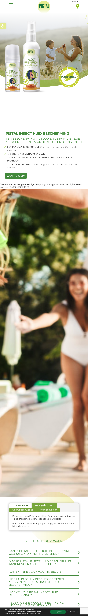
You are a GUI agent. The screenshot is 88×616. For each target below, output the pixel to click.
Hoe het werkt (20, 505)
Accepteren (58, 612)
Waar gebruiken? (44, 505)
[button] (3, 26)
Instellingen (75, 612)
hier (9, 612)
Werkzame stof (48, 510)
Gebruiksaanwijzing (22, 510)
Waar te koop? (16, 176)
